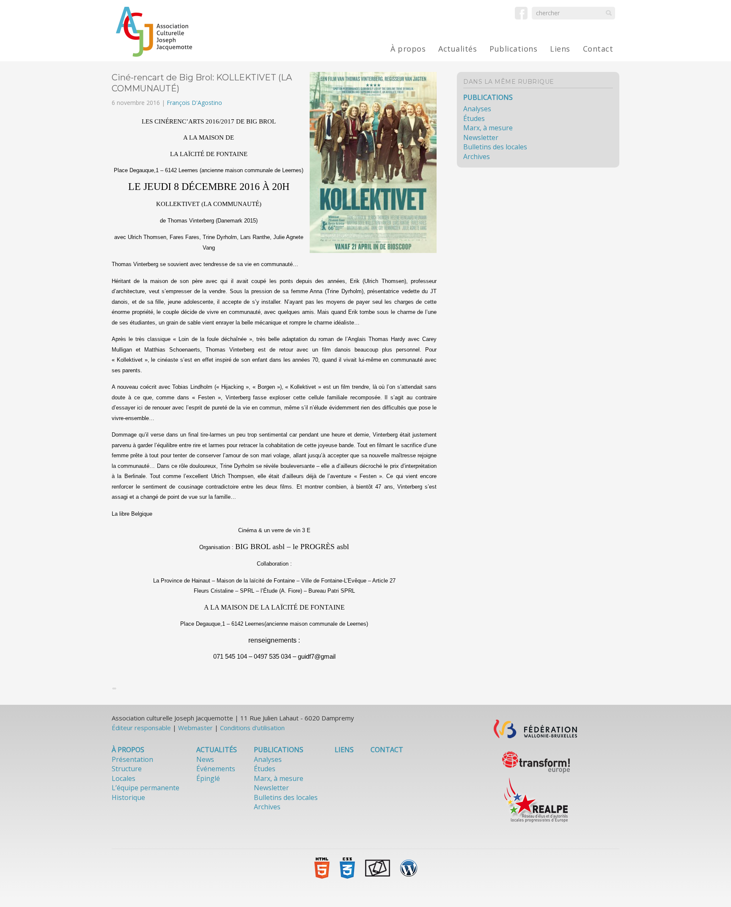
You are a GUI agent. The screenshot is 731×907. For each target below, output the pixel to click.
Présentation (132, 759)
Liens (560, 49)
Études (474, 118)
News (205, 759)
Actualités (457, 49)
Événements (215, 768)
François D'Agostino (194, 103)
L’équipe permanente (145, 787)
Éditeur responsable (141, 727)
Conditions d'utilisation (252, 727)
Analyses (477, 108)
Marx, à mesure (488, 127)
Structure (127, 768)
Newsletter (480, 137)
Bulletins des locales (495, 146)
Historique (128, 797)
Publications (513, 49)
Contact (598, 49)
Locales (123, 778)
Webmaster (195, 727)
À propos (408, 49)
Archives (476, 156)
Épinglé (208, 778)
